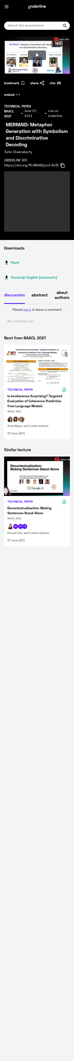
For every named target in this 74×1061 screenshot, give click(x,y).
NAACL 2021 (35, 337)
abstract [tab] (39, 294)
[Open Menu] (6, 6)
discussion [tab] (14, 294)
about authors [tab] (62, 295)
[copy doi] (65, 165)
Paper (15, 262)
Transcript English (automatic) (34, 277)
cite (53, 83)
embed (9, 94)
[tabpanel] (37, 315)
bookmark (11, 83)
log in (27, 310)
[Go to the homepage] (37, 7)
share (34, 83)
